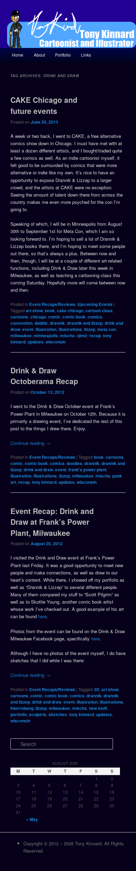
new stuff (98, 708)
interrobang (21, 708)
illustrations (70, 329)
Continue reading (30, 443)
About (39, 55)
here (42, 616)
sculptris (37, 714)
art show (34, 310)
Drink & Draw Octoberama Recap (44, 376)
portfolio (18, 714)
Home (17, 55)
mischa (67, 335)
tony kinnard (44, 482)
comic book (73, 317)
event (27, 329)
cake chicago (70, 310)
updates (36, 342)
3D (96, 689)
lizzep (89, 329)
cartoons (19, 317)
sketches (57, 714)
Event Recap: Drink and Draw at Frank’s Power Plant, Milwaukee (52, 522)
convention (21, 323)
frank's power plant (87, 469)
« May (32, 819)
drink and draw (38, 469)
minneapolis (46, 335)
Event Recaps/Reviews (52, 304)
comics (95, 317)
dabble (41, 323)
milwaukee (21, 335)
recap (95, 335)
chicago (38, 317)
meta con (106, 329)
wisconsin (56, 342)
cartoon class (99, 310)
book (50, 310)
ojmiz (82, 335)
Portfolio (63, 55)
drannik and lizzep (85, 323)
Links (86, 55)
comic (54, 317)
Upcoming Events (95, 304)
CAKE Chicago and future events (43, 105)
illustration (46, 329)
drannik (57, 323)
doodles (74, 463)
